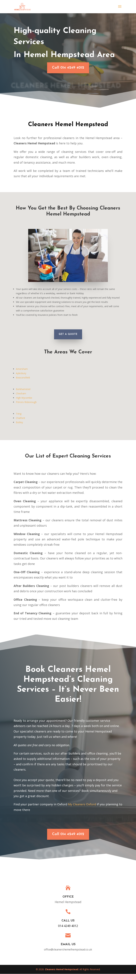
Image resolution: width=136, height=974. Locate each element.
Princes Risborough (26, 402)
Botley (19, 422)
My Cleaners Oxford (82, 804)
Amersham (22, 368)
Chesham (21, 393)
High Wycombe (24, 397)
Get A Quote (68, 334)
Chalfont (20, 418)
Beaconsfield (23, 377)
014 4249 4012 (68, 926)
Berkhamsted (23, 389)
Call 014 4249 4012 (68, 68)
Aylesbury (21, 373)
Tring (18, 413)
